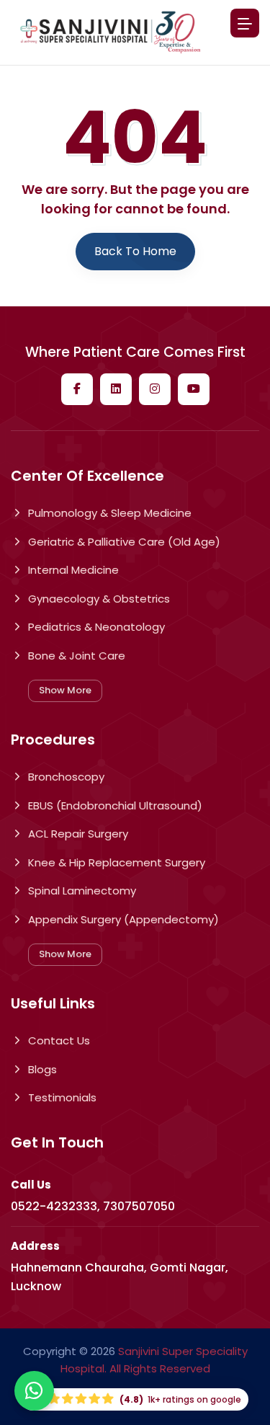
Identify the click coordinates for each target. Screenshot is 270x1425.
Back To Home (135, 251)
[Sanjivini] (110, 32)
